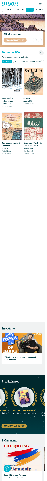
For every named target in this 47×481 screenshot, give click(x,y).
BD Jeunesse (20, 61)
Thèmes (17, 57)
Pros (41, 4)
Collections (25, 57)
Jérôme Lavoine (7, 101)
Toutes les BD (10, 52)
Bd (31, 9)
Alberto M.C (28, 101)
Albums (8, 10)
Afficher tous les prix (14, 426)
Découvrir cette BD (15, 40)
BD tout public (35, 61)
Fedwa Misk (6, 148)
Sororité (6, 61)
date (7, 57)
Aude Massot (6, 151)
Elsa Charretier (29, 151)
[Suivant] (40, 40)
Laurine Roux (6, 103)
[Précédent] (35, 40)
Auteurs (39, 10)
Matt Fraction (28, 148)
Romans (20, 10)
